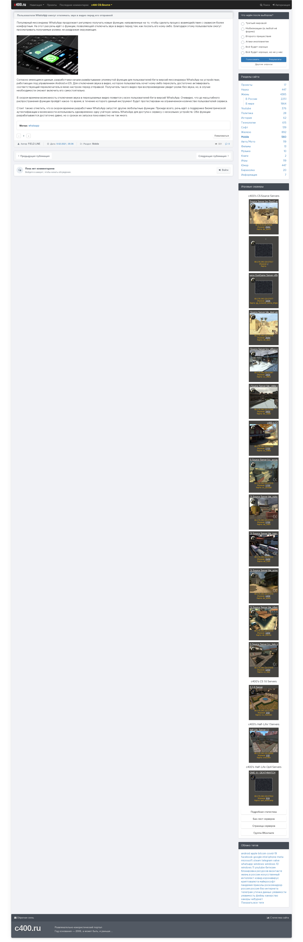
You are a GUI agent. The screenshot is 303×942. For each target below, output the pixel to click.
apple (254, 854)
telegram (267, 861)
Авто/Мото (248, 142)
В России (251, 99)
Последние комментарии (74, 5)
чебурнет (257, 899)
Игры (244, 161)
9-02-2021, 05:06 (64, 143)
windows (259, 864)
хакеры (245, 899)
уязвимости (279, 892)
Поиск (266, 5)
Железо (246, 132)
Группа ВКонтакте (264, 832)
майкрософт (267, 882)
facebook (247, 857)
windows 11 (247, 868)
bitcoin (262, 854)
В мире (249, 104)
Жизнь (245, 94)
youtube (260, 868)
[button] (102, 4)
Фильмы (246, 146)
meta (280, 857)
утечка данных (262, 892)
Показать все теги (252, 903)
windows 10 (272, 864)
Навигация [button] (36, 5)
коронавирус (271, 878)
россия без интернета (264, 889)
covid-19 (272, 854)
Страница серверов (263, 825)
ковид (258, 878)
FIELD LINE (34, 143)
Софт (244, 128)
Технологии (248, 123)
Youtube (246, 109)
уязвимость (248, 896)
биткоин (270, 868)
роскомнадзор (273, 885)
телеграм (247, 892)
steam (257, 861)
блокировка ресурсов (254, 871)
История (246, 118)
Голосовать (252, 59)
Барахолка (248, 170)
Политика (247, 113)
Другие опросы (263, 64)
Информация (249, 175)
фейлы (260, 896)
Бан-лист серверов (264, 818)
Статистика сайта (279, 917)
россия (245, 889)
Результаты (275, 59)
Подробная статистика (264, 811)
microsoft (247, 861)
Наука (245, 90)
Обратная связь (25, 917)
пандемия (247, 885)
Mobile (95, 143)
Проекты (52, 5)
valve (276, 861)
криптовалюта (250, 882)
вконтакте (275, 871)
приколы (258, 885)
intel (265, 857)
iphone (272, 857)
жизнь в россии (250, 875)
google (257, 857)
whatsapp (34, 125)
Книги (244, 156)
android (245, 854)
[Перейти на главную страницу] (151, 4)
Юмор (244, 165)
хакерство (271, 896)
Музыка (245, 151)
